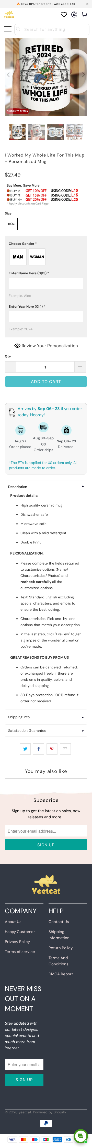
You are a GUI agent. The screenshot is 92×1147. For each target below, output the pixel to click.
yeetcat (25, 1112)
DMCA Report (61, 974)
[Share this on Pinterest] (52, 749)
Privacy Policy (17, 941)
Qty (8, 356)
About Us (13, 921)
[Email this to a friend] (65, 749)
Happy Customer (20, 931)
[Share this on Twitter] (25, 749)
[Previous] (9, 74)
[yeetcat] (9, 14)
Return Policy (61, 947)
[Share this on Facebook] (38, 749)
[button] (46, 244)
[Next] (83, 74)
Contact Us (59, 921)
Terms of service (20, 951)
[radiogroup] (46, 257)
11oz (11, 224)
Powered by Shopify (49, 1112)
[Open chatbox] (81, 1136)
